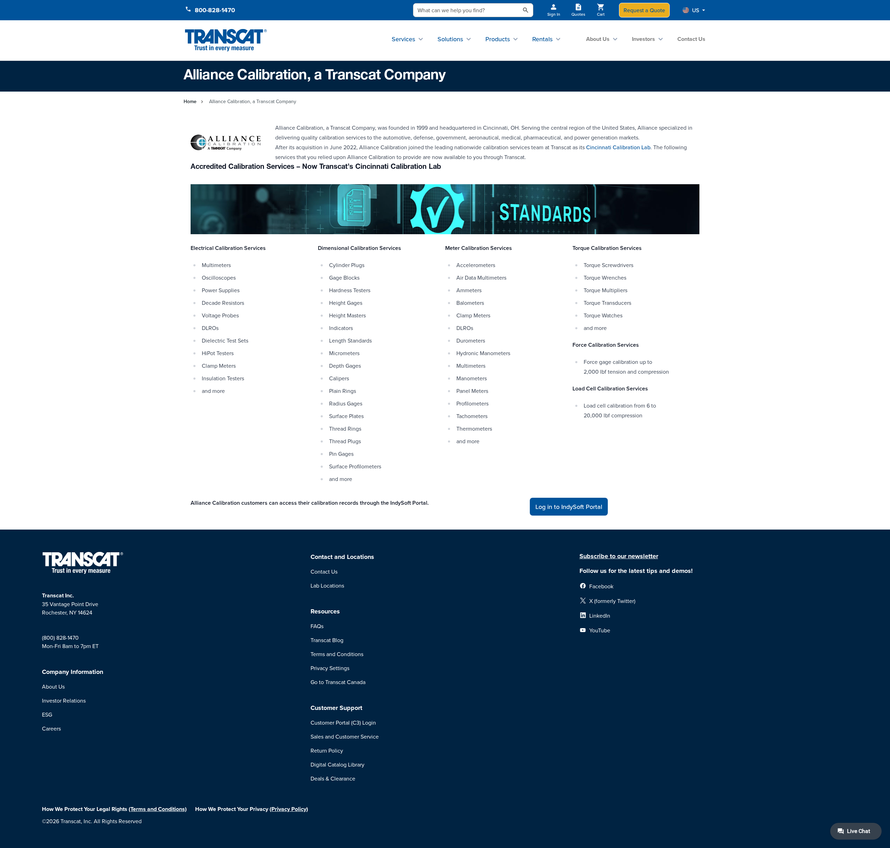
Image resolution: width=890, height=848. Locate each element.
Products (497, 39)
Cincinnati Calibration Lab (618, 147)
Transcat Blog (327, 640)
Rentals (542, 39)
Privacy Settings (330, 668)
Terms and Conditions (337, 654)
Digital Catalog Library (337, 764)
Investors (643, 39)
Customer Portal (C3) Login (343, 722)
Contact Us (691, 39)
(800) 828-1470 (60, 637)
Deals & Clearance (333, 778)
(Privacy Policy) (289, 809)
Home (190, 101)
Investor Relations (64, 700)
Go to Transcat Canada (338, 682)
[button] (693, 10)
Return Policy (327, 750)
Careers (51, 728)
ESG (47, 714)
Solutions (450, 39)
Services (403, 39)
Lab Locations (327, 585)
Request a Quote (644, 10)
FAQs (317, 626)
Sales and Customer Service (345, 736)
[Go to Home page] (226, 40)
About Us (598, 39)
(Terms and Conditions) (158, 809)
